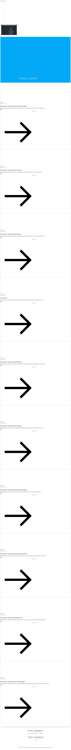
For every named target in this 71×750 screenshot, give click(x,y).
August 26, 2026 (3, 550)
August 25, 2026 (3, 614)
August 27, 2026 (3, 486)
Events (36, 13)
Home (36, 9)
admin (2, 101)
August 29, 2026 (3, 359)
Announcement (36, 16)
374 (41, 733)
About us (36, 11)
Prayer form (36, 18)
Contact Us (36, 21)
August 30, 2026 (3, 231)
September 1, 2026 (3, 103)
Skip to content (3, 1)
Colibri (51, 747)
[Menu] (35, 24)
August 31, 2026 (3, 167)
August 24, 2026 (3, 678)
